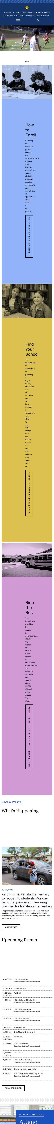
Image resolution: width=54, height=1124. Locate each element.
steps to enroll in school (29, 236)
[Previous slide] (3, 42)
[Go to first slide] (51, 42)
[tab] (26, 61)
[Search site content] (37, 20)
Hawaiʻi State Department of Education (27, 13)
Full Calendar (13, 1088)
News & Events (11, 802)
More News (11, 927)
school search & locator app (29, 493)
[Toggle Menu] (18, 20)
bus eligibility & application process (29, 736)
